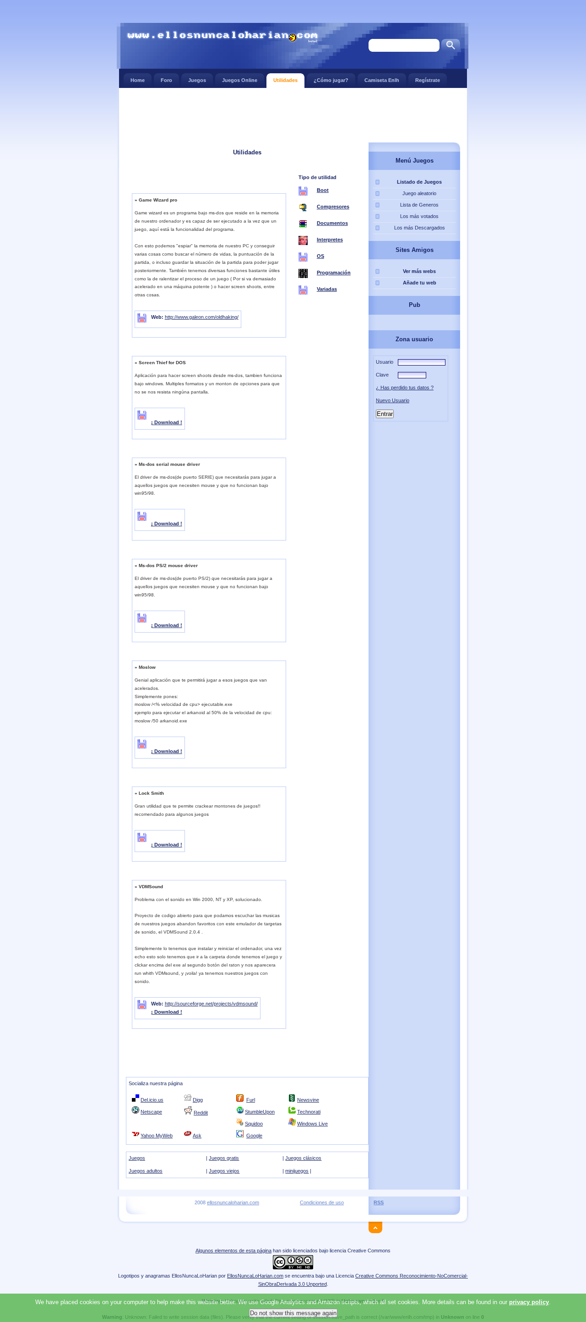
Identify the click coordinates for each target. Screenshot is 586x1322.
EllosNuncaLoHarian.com (255, 1275)
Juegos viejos (224, 1171)
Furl (250, 1100)
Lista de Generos (419, 205)
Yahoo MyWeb (157, 1135)
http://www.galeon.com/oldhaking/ (202, 317)
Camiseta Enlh (381, 80)
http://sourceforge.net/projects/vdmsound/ (211, 1003)
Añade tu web (419, 282)
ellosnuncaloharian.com (233, 1202)
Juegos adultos (146, 1171)
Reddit (201, 1112)
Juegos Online (239, 80)
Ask (197, 1135)
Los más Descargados (419, 227)
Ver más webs (419, 271)
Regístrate (427, 80)
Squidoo (254, 1123)
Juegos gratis (224, 1158)
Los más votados (419, 216)
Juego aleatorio (419, 193)
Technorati (308, 1111)
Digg (198, 1100)
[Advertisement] (293, 114)
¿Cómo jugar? (331, 80)
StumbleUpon (260, 1111)
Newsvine (308, 1100)
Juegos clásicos (303, 1158)
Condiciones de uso (322, 1202)
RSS (379, 1202)
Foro (166, 80)
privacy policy (529, 1302)
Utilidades (285, 80)
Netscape (151, 1111)
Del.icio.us (152, 1100)
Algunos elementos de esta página (233, 1250)
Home (137, 80)
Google (254, 1135)
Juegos (197, 80)
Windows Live (312, 1123)
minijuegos (297, 1171)
